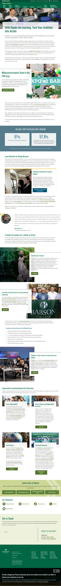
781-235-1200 (50, 537)
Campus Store (34, 556)
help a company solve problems (25, 203)
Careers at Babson (53, 556)
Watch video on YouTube (8, 90)
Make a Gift (34, 552)
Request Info (33, 1)
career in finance (39, 363)
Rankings (42, 556)
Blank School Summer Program (53, 6)
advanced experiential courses (47, 199)
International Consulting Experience (14, 462)
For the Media (43, 557)
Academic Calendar (44, 552)
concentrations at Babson (49, 360)
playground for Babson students (9, 298)
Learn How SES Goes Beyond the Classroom (40, 190)
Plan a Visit (39, 1)
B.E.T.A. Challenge (17, 303)
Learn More (34, 273)
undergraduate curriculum (17, 44)
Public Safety (52, 552)
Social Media (34, 554)
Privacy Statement (43, 581)
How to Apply (45, 1)
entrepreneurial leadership (10, 301)
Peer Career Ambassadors (16, 416)
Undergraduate (6, 3)
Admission (25, 7)
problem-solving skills (34, 51)
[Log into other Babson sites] (49, 1)
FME (37, 59)
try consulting (18, 201)
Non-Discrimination (35, 557)
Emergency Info (52, 554)
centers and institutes (24, 321)
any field (9, 53)
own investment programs (39, 104)
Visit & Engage (10, 6)
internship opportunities (16, 415)
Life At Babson (45, 6)
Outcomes (32, 7)
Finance (33, 360)
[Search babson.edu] (51, 1)
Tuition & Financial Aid (17, 6)
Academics (39, 7)
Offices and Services (44, 554)
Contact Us (14, 557)
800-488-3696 (52, 538)
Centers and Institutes (53, 557)
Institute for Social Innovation (43, 447)
